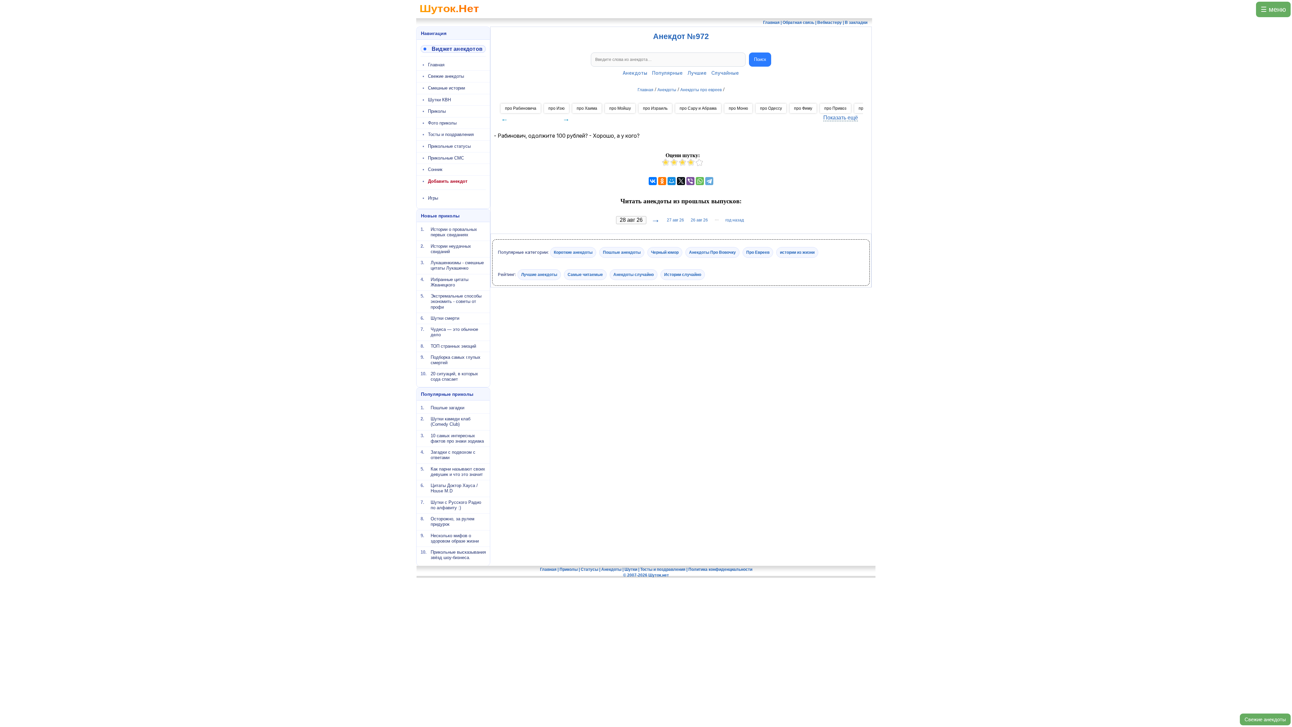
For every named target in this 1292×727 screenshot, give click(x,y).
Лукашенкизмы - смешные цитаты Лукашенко (457, 265)
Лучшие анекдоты (539, 274)
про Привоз (835, 108)
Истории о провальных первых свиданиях (454, 232)
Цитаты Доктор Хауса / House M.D (454, 488)
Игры (433, 198)
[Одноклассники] (662, 181)
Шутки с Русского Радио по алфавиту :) (456, 504)
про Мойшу (620, 108)
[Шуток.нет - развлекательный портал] (449, 15)
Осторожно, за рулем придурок (452, 521)
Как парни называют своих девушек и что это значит (458, 471)
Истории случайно (682, 274)
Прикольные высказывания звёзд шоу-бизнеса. (458, 555)
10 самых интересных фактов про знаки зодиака (457, 438)
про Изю (556, 108)
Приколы (437, 111)
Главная (436, 64)
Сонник (435, 169)
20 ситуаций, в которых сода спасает (454, 376)
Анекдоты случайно (633, 274)
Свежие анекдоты (1265, 719)
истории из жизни (797, 252)
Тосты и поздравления (451, 134)
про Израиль (655, 108)
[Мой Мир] (672, 181)
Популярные (667, 73)
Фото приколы (442, 123)
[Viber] (690, 181)
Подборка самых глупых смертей (455, 360)
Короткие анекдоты (573, 252)
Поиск (760, 59)
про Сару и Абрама (698, 108)
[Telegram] (709, 181)
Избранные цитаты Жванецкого (449, 282)
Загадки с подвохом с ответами (453, 455)
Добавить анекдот (447, 181)
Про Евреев (757, 252)
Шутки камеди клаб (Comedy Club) (450, 421)
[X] (681, 181)
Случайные (725, 73)
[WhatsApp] (700, 181)
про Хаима (587, 108)
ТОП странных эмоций (453, 345)
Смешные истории (446, 88)
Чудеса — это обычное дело (454, 332)
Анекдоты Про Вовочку (712, 252)
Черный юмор (665, 252)
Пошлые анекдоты (622, 252)
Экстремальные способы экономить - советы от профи (456, 301)
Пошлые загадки (447, 407)
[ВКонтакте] (653, 181)
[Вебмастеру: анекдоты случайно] (453, 49)
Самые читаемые (585, 274)
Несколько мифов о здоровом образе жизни (455, 538)
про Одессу (771, 108)
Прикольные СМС (446, 158)
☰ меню (1273, 9)
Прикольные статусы (449, 146)
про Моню (738, 108)
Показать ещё (840, 117)
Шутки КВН (439, 99)
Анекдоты (635, 73)
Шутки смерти (445, 318)
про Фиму (803, 108)
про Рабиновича (520, 108)
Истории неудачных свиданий (451, 248)
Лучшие (697, 73)
